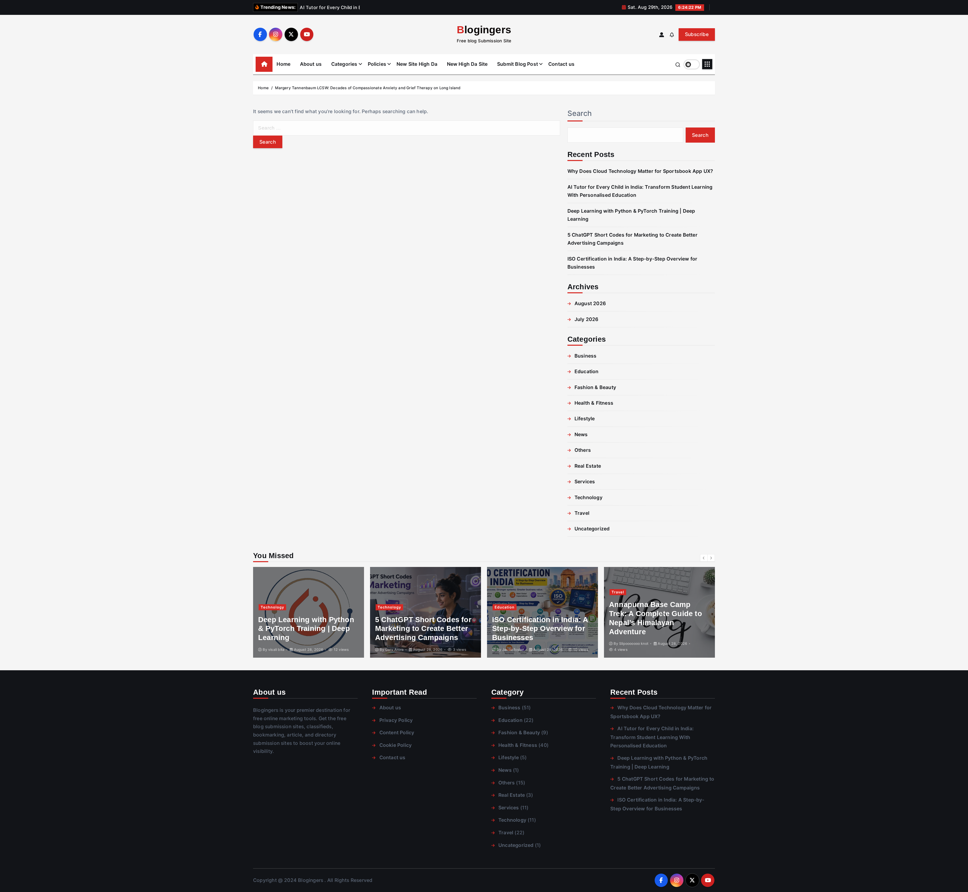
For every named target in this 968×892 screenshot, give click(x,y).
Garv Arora (300, 649)
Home (283, 64)
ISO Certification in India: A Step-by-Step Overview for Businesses (446, 629)
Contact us (561, 64)
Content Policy (396, 732)
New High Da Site (467, 64)
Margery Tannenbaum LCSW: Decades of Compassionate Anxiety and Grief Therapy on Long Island (367, 87)
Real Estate (587, 466)
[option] (331, 612)
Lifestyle (584, 419)
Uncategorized (592, 529)
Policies (377, 64)
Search (579, 113)
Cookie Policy (395, 745)
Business (585, 356)
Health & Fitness (593, 403)
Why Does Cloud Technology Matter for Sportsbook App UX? (640, 171)
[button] (704, 558)
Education (586, 371)
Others (582, 450)
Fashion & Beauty (595, 387)
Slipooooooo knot (540, 643)
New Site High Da (417, 64)
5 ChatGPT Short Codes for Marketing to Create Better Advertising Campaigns (329, 629)
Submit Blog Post (517, 64)
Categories (344, 64)
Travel (581, 513)
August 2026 (590, 303)
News (581, 434)
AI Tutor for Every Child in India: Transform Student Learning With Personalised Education (652, 737)
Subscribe (697, 34)
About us (311, 64)
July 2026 (586, 319)
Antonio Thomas (656, 649)
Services (584, 482)
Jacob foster (419, 649)
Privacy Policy (396, 720)
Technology (588, 497)
